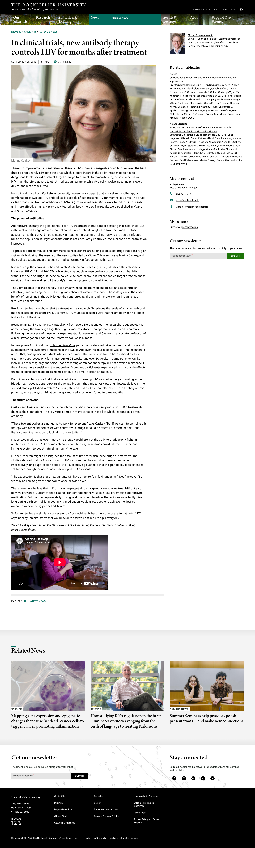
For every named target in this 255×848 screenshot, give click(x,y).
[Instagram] (203, 778)
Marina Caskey (128, 255)
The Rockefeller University (25, 797)
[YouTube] (193, 778)
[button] (62, 62)
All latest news (35, 601)
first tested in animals (125, 329)
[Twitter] (184, 778)
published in (62, 345)
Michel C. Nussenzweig (103, 255)
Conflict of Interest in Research (124, 838)
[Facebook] (174, 778)
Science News (48, 31)
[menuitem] (22, 18)
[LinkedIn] (212, 778)
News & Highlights (24, 31)
